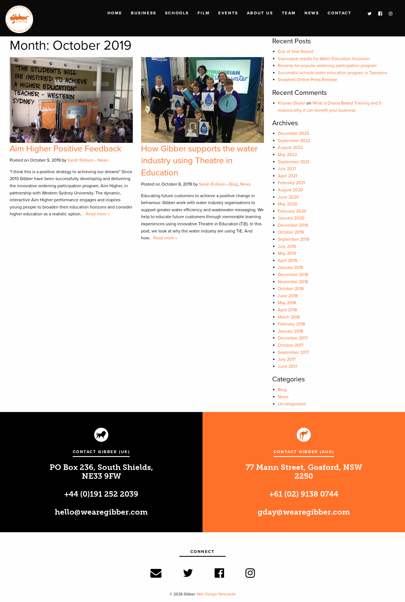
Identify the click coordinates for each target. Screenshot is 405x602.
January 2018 (290, 331)
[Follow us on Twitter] (367, 14)
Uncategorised (292, 404)
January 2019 (290, 267)
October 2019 (291, 232)
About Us (260, 12)
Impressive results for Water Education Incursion (324, 58)
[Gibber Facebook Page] (219, 573)
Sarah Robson (81, 160)
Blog (233, 184)
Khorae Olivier (291, 103)
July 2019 (287, 246)
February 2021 (291, 183)
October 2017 (290, 345)
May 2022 (287, 154)
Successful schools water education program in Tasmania (332, 73)
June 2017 (287, 366)
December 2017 (293, 338)
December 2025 (293, 133)
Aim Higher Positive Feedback (65, 149)
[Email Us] (156, 573)
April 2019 (287, 260)
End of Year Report (296, 51)
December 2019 (293, 225)
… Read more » (96, 214)
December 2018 (293, 274)
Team (289, 12)
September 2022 (294, 140)
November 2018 (293, 282)
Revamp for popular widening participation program (327, 65)
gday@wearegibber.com (304, 512)
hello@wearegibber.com (101, 512)
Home (114, 12)
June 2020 (288, 197)
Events (228, 12)
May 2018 (287, 303)
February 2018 (291, 324)
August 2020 (290, 190)
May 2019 (287, 253)
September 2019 (293, 239)
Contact (339, 12)
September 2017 (293, 352)
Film (204, 12)
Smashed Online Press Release (307, 79)
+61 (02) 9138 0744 (303, 494)
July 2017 (287, 359)
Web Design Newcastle (216, 594)
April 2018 (287, 310)
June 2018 (288, 296)
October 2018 (291, 288)
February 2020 (292, 211)
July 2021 (287, 169)
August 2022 (290, 147)
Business (143, 12)
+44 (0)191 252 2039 (101, 494)
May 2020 (287, 204)
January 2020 (291, 218)
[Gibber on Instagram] (388, 14)
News (311, 12)
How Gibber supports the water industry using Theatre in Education (199, 161)
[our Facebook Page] (377, 14)
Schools (177, 12)
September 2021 (293, 162)
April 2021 (287, 176)
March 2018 (289, 317)
